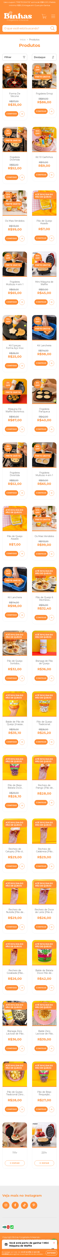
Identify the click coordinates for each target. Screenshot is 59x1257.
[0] (44, 17)
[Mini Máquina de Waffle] (51, 302)
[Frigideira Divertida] (22, 177)
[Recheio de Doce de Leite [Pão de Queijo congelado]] (51, 927)
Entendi (51, 1253)
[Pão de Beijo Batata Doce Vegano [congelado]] (22, 805)
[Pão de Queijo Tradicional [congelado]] (51, 742)
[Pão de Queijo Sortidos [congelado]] (22, 678)
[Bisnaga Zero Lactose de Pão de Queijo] (22, 1048)
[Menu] (53, 16)
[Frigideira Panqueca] (51, 429)
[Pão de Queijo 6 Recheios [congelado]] (51, 618)
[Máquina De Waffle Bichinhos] (22, 429)
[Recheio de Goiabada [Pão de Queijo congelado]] (22, 988)
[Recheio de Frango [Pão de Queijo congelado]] (51, 803)
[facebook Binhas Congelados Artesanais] (15, 1205)
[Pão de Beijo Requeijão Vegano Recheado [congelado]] (51, 1109)
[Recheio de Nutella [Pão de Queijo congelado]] (22, 927)
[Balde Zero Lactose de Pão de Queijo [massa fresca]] (51, 1048)
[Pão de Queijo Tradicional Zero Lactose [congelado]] (22, 1109)
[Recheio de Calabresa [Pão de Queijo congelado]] (51, 866)
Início (23, 39)
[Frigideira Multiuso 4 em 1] (22, 302)
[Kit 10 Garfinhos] (51, 175)
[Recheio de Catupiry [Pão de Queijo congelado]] (22, 866)
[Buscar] (52, 28)
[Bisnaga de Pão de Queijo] (51, 678)
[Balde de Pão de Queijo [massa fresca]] (22, 742)
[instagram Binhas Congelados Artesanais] (5, 1205)
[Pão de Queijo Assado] (51, 238)
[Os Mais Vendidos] (22, 238)
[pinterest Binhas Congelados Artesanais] (33, 1205)
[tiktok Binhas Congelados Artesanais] (24, 1205)
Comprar (11, 177)
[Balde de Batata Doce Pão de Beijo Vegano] (51, 988)
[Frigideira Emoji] (51, 111)
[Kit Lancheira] (51, 363)
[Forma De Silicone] (22, 114)
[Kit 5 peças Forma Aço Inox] (22, 366)
